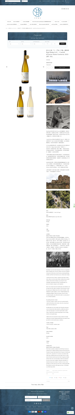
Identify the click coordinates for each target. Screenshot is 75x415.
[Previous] (7, 67)
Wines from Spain (56, 372)
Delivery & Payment (41, 406)
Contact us (48, 406)
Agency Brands (54, 370)
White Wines (51, 372)
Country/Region (36, 41)
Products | (26, 21)
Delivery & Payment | (44, 24)
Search (62, 43)
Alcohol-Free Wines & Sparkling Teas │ (41, 21)
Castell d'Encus (60, 370)
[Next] (43, 67)
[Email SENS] (68, 9)
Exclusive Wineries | (12, 24)
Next (68, 381)
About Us (34, 406)
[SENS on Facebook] (62, 9)
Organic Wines (65, 370)
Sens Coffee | (33, 24)
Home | (9, 21)
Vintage (22, 41)
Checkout (67, 2)
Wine (53, 373)
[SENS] (37, 13)
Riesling (47, 372)
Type (10, 41)
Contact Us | (64, 24)
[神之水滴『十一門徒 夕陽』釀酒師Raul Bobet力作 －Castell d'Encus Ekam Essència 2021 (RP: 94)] (25, 66)
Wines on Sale (57, 21)
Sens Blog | (54, 24)
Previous (48, 381)
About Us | (16, 21)
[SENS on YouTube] (64, 9)
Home (26, 406)
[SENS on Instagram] (66, 9)
